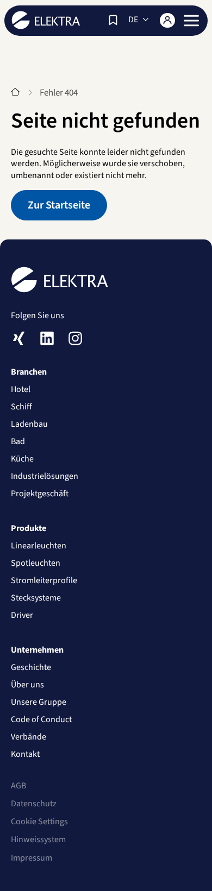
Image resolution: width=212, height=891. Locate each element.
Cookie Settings (39, 821)
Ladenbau (29, 424)
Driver (22, 615)
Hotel (20, 389)
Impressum (31, 858)
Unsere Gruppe (38, 702)
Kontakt (25, 754)
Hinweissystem (38, 839)
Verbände (28, 737)
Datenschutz (34, 804)
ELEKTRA (46, 20)
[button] (191, 20)
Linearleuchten (38, 546)
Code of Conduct (41, 719)
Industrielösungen (44, 476)
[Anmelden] (167, 20)
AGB (18, 786)
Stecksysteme (36, 598)
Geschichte (31, 667)
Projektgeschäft (39, 494)
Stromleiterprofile (44, 580)
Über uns (27, 685)
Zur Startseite (59, 205)
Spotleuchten (35, 563)
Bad (18, 441)
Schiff (21, 407)
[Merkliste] (113, 20)
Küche (22, 459)
